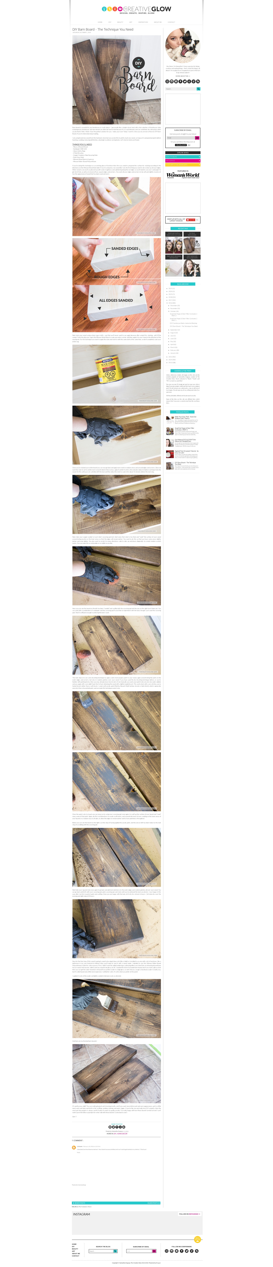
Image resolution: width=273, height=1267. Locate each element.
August (172, 333)
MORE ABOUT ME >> (183, 76)
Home (100, 22)
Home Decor (122, 1134)
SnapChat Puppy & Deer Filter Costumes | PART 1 (183, 319)
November (173, 308)
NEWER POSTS (79, 1203)
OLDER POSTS (152, 1203)
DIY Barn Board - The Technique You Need (183, 326)
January (173, 353)
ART (73, 1251)
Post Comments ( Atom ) (85, 1206)
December (173, 305)
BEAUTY (75, 1249)
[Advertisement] (116, 1194)
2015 (170, 357)
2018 (170, 297)
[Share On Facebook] (110, 1128)
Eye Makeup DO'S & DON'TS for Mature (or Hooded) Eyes (185, 440)
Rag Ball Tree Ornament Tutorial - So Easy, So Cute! (187, 451)
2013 (170, 362)
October (173, 311)
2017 (170, 300)
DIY (110, 22)
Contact (171, 22)
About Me (158, 22)
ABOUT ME (76, 1253)
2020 (170, 291)
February (173, 350)
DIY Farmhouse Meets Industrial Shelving (183, 323)
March (172, 347)
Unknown (79, 1146)
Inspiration (143, 22)
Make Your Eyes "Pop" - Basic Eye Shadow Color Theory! (185, 417)
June (172, 338)
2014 (170, 360)
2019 (170, 294)
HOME (74, 1244)
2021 (170, 288)
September (174, 330)
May (172, 341)
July (171, 336)
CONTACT (75, 1256)
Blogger (158, 1263)
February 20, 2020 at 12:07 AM (91, 1146)
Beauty (120, 22)
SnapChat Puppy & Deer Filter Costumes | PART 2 (183, 315)
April (172, 344)
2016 (170, 303)
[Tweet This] (113, 1128)
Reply (78, 1152)
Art (130, 22)
